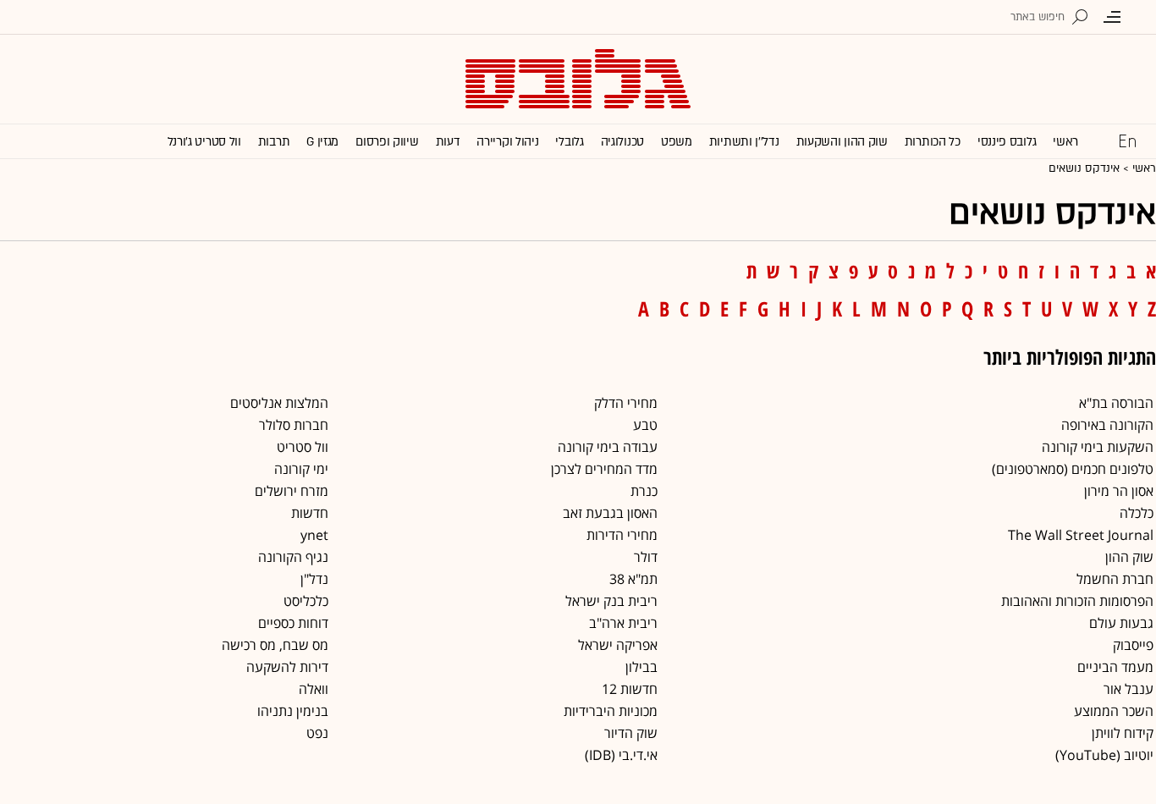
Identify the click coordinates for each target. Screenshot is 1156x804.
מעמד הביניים (1115, 667)
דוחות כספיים (293, 623)
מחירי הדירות (622, 535)
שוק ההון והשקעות (842, 142)
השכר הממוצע (1113, 711)
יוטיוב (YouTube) (1104, 755)
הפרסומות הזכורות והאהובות (1077, 601)
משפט (676, 142)
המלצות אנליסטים (279, 403)
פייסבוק (1133, 645)
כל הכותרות (933, 142)
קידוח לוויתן (1122, 733)
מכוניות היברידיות (611, 711)
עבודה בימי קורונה (608, 447)
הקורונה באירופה (1107, 425)
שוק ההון (1129, 557)
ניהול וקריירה (507, 142)
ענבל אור (1128, 689)
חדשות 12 (630, 689)
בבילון (641, 667)
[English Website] (1127, 140)
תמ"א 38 (633, 579)
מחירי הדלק (626, 403)
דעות (448, 142)
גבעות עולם (1121, 623)
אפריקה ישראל (618, 645)
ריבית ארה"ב (623, 623)
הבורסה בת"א (1116, 403)
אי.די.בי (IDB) (621, 755)
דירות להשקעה (287, 667)
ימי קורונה (301, 469)
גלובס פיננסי (1006, 142)
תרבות (274, 142)
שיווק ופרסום (386, 142)
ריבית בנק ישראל (611, 601)
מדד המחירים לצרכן (604, 469)
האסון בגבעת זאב (610, 513)
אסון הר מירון (1118, 491)
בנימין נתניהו (292, 711)
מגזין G (322, 142)
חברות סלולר (293, 425)
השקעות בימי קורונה (1097, 447)
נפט (317, 733)
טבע (645, 425)
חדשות (309, 513)
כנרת (644, 491)
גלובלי (569, 142)
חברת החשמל (1114, 579)
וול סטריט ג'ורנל (204, 142)
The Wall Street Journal (1080, 535)
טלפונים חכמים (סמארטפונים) (1072, 469)
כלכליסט (305, 601)
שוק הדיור (631, 733)
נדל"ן (314, 579)
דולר (646, 557)
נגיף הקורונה (293, 557)
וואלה (313, 689)
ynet (314, 535)
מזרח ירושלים (291, 491)
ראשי (1065, 142)
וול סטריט (302, 447)
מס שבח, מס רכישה (275, 645)
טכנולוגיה (622, 142)
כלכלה (1136, 513)
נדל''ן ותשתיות (744, 142)
